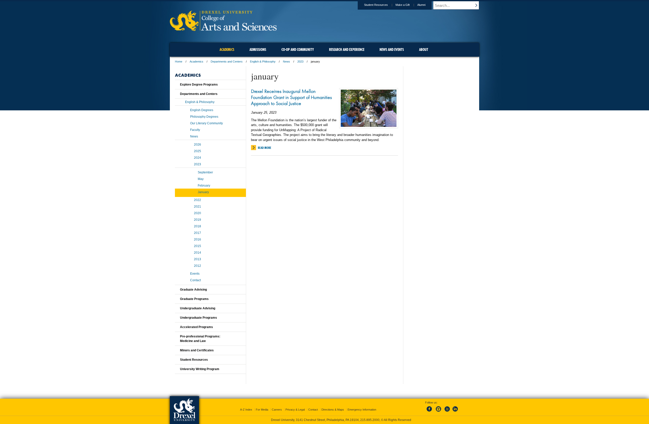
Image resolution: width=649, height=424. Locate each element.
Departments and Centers (227, 61)
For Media (262, 409)
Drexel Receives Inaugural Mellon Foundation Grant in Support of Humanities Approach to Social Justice (291, 97)
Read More (264, 148)
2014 (197, 252)
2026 (197, 144)
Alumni (421, 4)
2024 (197, 157)
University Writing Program (199, 369)
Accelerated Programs (196, 327)
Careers (277, 409)
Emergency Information (362, 409)
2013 (197, 259)
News (286, 61)
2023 (300, 61)
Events (195, 273)
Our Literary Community (206, 123)
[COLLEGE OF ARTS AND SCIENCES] (223, 29)
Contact (195, 280)
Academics (196, 61)
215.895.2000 (370, 420)
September (205, 172)
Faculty (195, 130)
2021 (197, 206)
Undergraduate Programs (198, 317)
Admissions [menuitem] (257, 49)
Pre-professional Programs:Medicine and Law (200, 339)
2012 (197, 266)
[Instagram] (438, 411)
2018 (197, 226)
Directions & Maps (332, 409)
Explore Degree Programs (199, 84)
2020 (197, 213)
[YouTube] (447, 411)
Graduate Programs (194, 299)
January (203, 192)
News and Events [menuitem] (392, 49)
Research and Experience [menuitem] (346, 49)
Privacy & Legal (295, 409)
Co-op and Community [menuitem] (297, 49)
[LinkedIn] (455, 411)
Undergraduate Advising (197, 308)
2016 (197, 239)
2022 (197, 200)
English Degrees (201, 110)
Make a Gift (402, 4)
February (204, 185)
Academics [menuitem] (227, 49)
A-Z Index (246, 409)
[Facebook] (430, 411)
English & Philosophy (263, 61)
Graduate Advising (193, 289)
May (201, 179)
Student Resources (376, 4)
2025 (197, 151)
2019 (197, 219)
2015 (197, 246)
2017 (197, 233)
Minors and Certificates (197, 350)
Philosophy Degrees (204, 116)
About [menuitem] (423, 49)
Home (178, 61)
